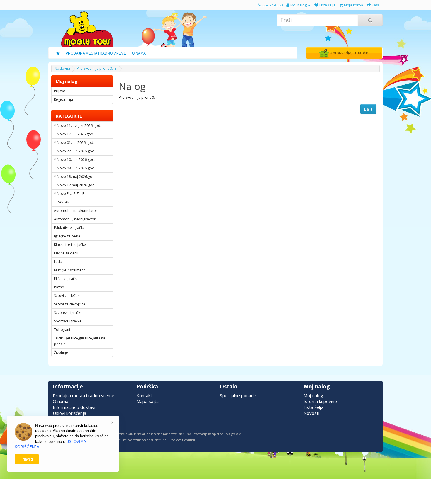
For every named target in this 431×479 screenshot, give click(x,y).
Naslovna (62, 68)
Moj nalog (313, 395)
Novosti (311, 413)
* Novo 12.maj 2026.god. (75, 185)
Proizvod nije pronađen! (97, 68)
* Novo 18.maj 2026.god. (75, 176)
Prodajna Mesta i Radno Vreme (96, 53)
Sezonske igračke (68, 312)
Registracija (63, 99)
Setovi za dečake (68, 295)
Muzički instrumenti (70, 270)
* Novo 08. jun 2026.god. (74, 168)
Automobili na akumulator (75, 210)
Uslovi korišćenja (69, 413)
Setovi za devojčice (69, 304)
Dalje (368, 109)
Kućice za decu (66, 253)
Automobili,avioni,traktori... (76, 219)
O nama (60, 401)
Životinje (61, 352)
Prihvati (27, 459)
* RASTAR (61, 202)
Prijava (59, 91)
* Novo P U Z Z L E (69, 193)
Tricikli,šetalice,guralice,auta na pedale (79, 341)
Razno (59, 287)
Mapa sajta (147, 401)
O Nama (139, 53)
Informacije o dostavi (74, 407)
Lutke (58, 261)
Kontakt (144, 395)
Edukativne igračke (69, 227)
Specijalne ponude (238, 395)
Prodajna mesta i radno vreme (83, 395)
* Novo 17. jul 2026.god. (74, 134)
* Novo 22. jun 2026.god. (74, 151)
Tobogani (62, 329)
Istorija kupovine (320, 401)
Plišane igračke (66, 278)
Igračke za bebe (67, 236)
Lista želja (313, 407)
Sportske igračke (68, 321)
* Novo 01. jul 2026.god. (74, 142)
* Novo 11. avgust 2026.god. (77, 125)
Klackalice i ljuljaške (70, 244)
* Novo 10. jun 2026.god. (74, 159)
